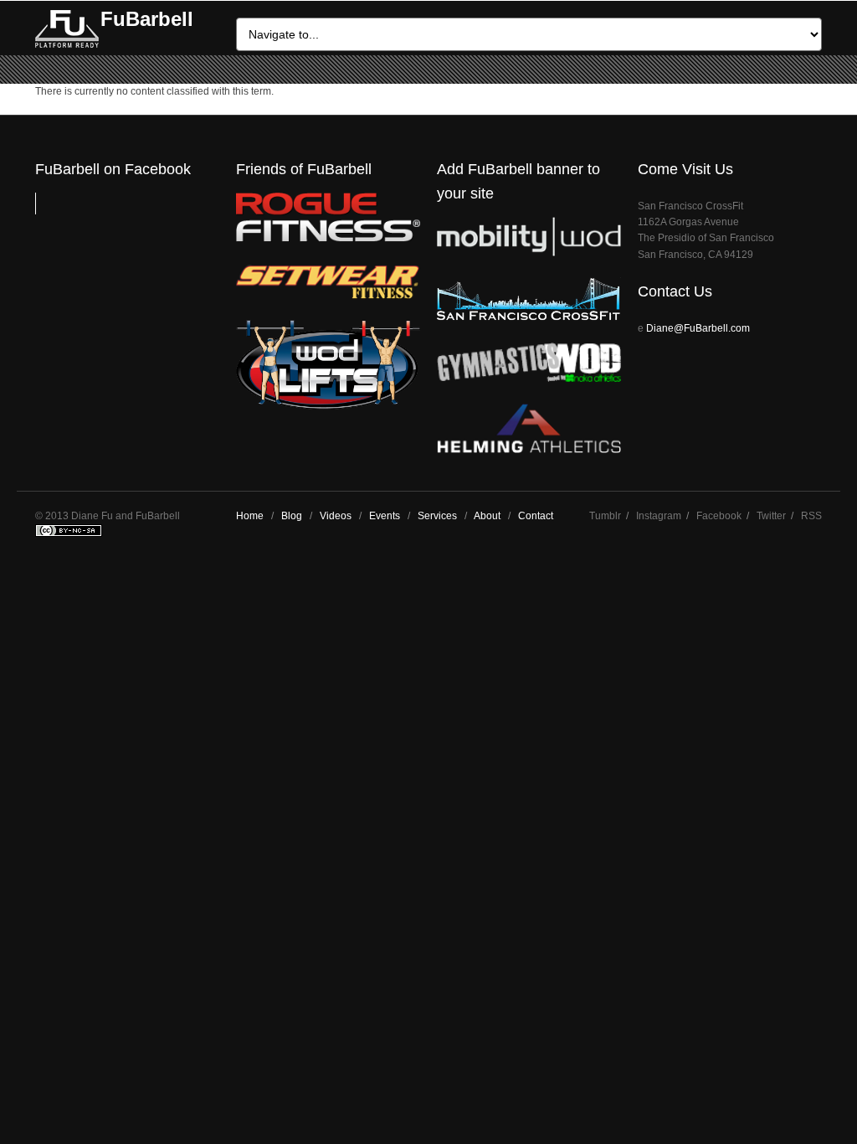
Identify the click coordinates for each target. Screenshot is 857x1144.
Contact (535, 516)
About (487, 516)
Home (250, 516)
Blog (291, 516)
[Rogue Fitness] (328, 238)
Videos (336, 516)
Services (437, 516)
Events (384, 516)
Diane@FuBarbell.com (698, 328)
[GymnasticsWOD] (529, 378)
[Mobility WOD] (529, 252)
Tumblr (605, 516)
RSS (811, 516)
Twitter (771, 516)
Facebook (719, 516)
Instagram (658, 516)
